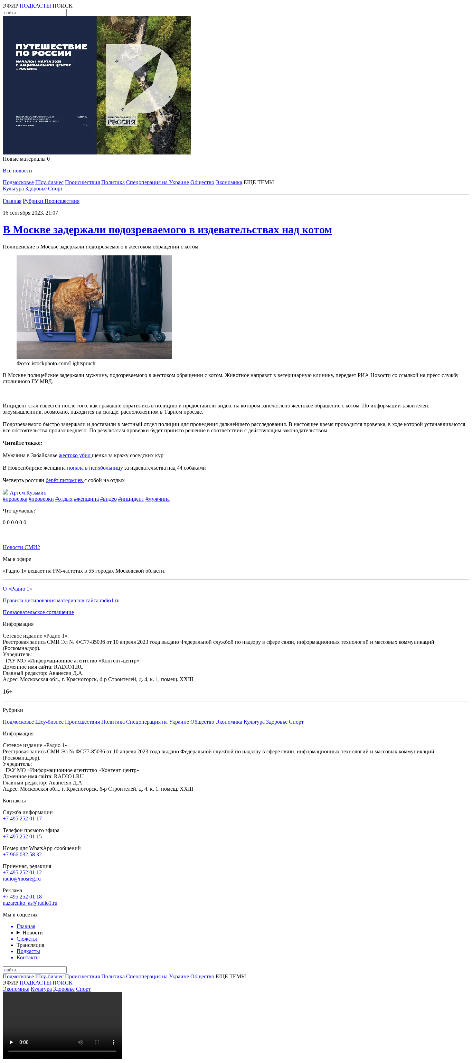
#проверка (15, 499)
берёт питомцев (65, 480)
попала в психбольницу (95, 468)
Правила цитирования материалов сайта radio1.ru (61, 600)
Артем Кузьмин (28, 493)
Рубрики (34, 201)
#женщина (86, 499)
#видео (108, 499)
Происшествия (82, 182)
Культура (13, 188)
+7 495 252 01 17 (22, 818)
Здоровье (36, 188)
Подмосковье (18, 182)
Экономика (229, 182)
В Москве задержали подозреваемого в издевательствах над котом (167, 229)
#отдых (64, 499)
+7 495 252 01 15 (22, 836)
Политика (113, 182)
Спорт (55, 188)
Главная (12, 201)
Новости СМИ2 (21, 547)
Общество (202, 182)
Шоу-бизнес (49, 182)
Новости (32, 932)
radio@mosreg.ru (22, 879)
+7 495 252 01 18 (22, 897)
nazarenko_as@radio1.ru (30, 903)
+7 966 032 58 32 (22, 854)
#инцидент (131, 499)
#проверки (41, 499)
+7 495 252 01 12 (22, 872)
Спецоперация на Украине (157, 182)
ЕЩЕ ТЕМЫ (259, 182)
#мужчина (157, 499)
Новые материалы (26, 159)
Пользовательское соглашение (38, 612)
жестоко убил (75, 455)
